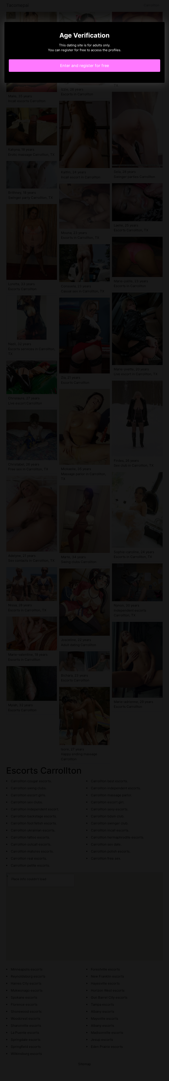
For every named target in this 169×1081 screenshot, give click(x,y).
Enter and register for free (84, 65)
